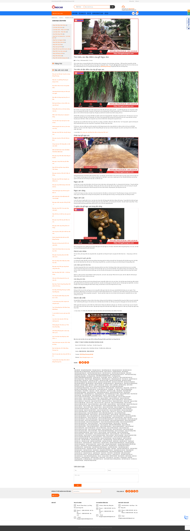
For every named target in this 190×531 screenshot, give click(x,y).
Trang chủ (54, 17)
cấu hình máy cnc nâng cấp (118, 373)
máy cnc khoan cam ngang (94, 429)
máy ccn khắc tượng (125, 393)
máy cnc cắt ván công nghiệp (115, 408)
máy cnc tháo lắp (79, 435)
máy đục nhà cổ (96, 442)
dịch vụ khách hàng (79, 378)
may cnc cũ (113, 411)
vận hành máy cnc (126, 458)
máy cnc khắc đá (126, 424)
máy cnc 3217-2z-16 (107, 401)
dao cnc (110, 377)
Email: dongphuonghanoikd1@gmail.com (85, 518)
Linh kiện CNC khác (57, 27)
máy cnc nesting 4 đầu (130, 430)
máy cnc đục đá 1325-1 (104, 414)
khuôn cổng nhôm (110, 387)
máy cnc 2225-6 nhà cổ (117, 399)
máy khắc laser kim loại (80, 448)
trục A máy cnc (109, 457)
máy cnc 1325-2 (78, 398)
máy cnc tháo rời (88, 435)
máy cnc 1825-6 (104, 398)
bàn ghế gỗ (77, 370)
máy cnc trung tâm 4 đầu (130, 435)
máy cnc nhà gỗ (102, 432)
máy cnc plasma (89, 433)
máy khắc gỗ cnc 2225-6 (123, 445)
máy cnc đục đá (93, 414)
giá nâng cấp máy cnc (108, 383)
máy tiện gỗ (77, 451)
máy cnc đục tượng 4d (104, 420)
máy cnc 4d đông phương (117, 402)
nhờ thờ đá (110, 453)
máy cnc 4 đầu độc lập (80, 402)
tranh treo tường (94, 457)
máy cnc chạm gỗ (79, 410)
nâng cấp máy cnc (87, 453)
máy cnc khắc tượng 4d (112, 427)
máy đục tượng (105, 442)
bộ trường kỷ (125, 371)
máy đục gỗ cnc (78, 442)
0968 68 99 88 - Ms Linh (84, 514)
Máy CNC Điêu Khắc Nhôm (59, 25)
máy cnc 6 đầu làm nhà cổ (81, 404)
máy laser (113, 448)
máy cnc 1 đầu (111, 395)
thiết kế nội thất (113, 455)
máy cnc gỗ (124, 423)
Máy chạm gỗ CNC (57, 46)
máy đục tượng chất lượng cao (117, 442)
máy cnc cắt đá (78, 405)
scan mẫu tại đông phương (90, 455)
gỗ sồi (111, 384)
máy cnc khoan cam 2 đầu (81, 429)
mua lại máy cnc (78, 453)
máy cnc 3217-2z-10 (96, 401)
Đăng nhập (131, 1)
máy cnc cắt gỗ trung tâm (123, 405)
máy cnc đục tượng (79, 420)
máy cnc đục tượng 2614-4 (91, 420)
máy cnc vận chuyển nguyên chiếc (122, 436)
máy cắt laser (127, 392)
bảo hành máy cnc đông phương (82, 371)
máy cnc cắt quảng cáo (131, 407)
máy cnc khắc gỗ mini (90, 427)
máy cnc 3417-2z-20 (117, 401)
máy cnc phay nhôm (79, 433)
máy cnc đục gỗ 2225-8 (118, 416)
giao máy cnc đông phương (130, 383)
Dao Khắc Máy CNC (57, 34)
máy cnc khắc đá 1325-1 (80, 426)
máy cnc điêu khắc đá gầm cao (106, 413)
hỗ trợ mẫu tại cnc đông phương (101, 386)
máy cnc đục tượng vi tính (81, 423)
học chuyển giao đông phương (82, 387)
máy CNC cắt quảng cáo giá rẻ (82, 408)
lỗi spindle (110, 389)
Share (75, 362)
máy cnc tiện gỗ (109, 435)
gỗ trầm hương (122, 384)
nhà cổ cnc (103, 453)
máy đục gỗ (131, 441)
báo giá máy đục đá (117, 370)
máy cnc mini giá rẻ (119, 430)
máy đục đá (115, 441)
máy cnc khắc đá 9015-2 (118, 426)
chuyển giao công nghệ (80, 376)
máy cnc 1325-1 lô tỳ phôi (124, 396)
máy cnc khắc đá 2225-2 (93, 426)
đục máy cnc (125, 378)
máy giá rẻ (77, 445)
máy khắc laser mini (91, 448)
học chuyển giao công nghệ (116, 386)
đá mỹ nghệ (104, 377)
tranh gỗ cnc (77, 457)
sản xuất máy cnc (79, 455)
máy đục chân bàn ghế (118, 439)
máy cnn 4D (77, 439)
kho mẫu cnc (102, 387)
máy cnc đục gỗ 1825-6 (80, 416)
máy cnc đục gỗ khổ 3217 (81, 417)
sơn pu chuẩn (105, 455)
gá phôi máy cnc (133, 378)
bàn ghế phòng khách (86, 370)
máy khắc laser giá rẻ (123, 447)
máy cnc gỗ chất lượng (80, 424)
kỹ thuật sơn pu (119, 387)
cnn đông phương (116, 376)
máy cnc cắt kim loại (88, 407)
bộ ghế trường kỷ (117, 371)
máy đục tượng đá (129, 442)
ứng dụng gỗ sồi (78, 458)
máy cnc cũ (119, 411)
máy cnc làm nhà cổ (117, 429)
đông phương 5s (97, 378)
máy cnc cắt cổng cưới (132, 404)
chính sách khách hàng (130, 374)
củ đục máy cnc (96, 377)
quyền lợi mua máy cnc (105, 454)
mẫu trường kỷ (78, 390)
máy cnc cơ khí (105, 411)
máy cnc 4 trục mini (98, 402)
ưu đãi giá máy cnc (87, 458)
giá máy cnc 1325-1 (94, 380)
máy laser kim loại (87, 450)
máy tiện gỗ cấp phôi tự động (88, 451)
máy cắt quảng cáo (99, 393)
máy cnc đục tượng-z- (93, 423)
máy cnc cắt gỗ (86, 405)
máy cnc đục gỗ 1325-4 (124, 414)
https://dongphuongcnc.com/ (86, 357)
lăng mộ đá (126, 387)
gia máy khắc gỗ (89, 383)
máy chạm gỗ (78, 395)
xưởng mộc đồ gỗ (79, 460)
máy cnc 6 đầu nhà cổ (93, 404)
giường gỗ (77, 384)
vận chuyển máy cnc (98, 458)
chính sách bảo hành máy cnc (117, 374)
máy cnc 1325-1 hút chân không (82, 396)
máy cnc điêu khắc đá (92, 413)
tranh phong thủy (86, 457)
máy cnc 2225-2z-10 (114, 398)
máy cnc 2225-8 (127, 399)
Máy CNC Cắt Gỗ (57, 44)
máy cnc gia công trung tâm (105, 423)
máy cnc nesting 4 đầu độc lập (82, 432)
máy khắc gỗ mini (79, 447)
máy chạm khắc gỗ (86, 395)
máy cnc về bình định (94, 438)
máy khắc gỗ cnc (113, 445)
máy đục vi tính (100, 444)
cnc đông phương (91, 376)
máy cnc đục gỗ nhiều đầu (105, 417)
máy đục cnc (78, 441)
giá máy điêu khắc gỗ (80, 383)
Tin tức (61, 17)
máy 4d (97, 390)
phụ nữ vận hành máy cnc (81, 454)
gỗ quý (106, 384)
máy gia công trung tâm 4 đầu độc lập (126, 444)
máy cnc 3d (126, 401)
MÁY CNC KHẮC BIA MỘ (115, 424)
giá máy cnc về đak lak (129, 381)
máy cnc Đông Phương (119, 413)
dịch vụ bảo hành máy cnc (126, 377)
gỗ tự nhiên (129, 384)
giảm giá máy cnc (119, 383)
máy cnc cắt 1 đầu (121, 404)
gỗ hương (91, 384)
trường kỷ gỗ (124, 457)
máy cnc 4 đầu (133, 401)
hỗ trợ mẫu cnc (89, 386)
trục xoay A (116, 457)
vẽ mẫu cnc (134, 458)
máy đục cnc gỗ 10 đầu (95, 441)
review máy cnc (116, 454)
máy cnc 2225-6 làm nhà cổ (89, 399)
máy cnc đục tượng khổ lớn (126, 421)
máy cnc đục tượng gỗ (80, 421)
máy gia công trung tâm (111, 444)
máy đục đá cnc (123, 441)
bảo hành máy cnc (127, 370)
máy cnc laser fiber (92, 430)
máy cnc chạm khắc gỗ (127, 410)
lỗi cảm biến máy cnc (102, 389)
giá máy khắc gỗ (98, 383)
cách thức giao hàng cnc (80, 373)
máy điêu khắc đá (85, 439)
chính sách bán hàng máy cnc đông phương (98, 374)
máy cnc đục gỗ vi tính (117, 417)
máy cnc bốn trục (112, 404)
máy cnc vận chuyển (108, 436)
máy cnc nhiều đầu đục (122, 432)
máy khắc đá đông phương (94, 445)
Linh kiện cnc (133, 387)
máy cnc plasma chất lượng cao (101, 433)
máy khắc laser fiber (112, 447)
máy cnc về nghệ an (117, 438)
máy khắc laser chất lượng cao (99, 447)
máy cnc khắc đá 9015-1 (106, 426)
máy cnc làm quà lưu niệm (81, 430)
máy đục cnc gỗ (85, 441)
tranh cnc (134, 455)
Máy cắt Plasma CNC (58, 53)
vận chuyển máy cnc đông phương (112, 458)
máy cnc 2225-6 (78, 399)
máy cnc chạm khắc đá (115, 410)
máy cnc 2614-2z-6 (79, 401)
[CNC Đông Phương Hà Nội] (57, 7)
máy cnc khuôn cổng (107, 429)
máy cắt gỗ (119, 390)
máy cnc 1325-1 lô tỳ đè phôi (110, 396)
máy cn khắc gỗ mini (97, 395)
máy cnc (105, 395)
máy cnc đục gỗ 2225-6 (106, 416)
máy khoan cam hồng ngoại (103, 448)
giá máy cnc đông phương (81, 381)
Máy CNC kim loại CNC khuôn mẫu (61, 49)
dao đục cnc (116, 377)
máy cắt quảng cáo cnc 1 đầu (112, 393)
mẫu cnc (118, 389)
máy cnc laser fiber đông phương (106, 430)
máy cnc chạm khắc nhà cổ (81, 411)
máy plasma (96, 450)
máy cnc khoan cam (124, 427)
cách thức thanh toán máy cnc (94, 373)
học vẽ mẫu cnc (94, 387)
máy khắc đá (84, 445)
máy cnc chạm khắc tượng (95, 411)
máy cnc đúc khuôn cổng (120, 418)
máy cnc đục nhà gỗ (132, 418)
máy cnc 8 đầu (103, 404)
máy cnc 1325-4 (87, 398)
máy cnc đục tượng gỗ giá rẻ (93, 421)
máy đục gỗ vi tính (87, 442)
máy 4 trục (91, 390)
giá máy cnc (85, 380)
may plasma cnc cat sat (119, 450)
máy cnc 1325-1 (120, 395)
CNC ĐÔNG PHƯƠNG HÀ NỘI (103, 376)
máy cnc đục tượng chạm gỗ (117, 420)
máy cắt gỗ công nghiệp (80, 392)
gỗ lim (96, 384)
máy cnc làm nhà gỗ (128, 429)
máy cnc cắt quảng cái (119, 407)
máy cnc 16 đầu (95, 398)
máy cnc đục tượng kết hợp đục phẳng (110, 421)
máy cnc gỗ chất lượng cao (92, 424)
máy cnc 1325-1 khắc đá (96, 396)
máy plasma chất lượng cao (106, 450)
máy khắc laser (87, 447)
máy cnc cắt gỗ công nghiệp (109, 405)
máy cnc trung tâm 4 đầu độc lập (82, 436)
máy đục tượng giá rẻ (80, 444)
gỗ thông (115, 384)
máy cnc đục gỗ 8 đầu (130, 416)
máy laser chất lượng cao (123, 448)
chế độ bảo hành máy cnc (81, 374)
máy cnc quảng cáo (114, 433)
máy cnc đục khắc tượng (91, 418)
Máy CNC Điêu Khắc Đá (58, 42)
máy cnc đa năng (127, 411)
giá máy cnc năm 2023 (117, 381)
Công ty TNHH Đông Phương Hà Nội (83, 377)
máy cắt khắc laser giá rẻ (103, 392)
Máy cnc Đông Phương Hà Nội (82, 414)
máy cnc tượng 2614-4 (96, 436)
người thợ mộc (96, 453)
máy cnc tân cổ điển (125, 433)
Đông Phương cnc (106, 378)
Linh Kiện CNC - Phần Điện (59, 31)
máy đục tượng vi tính (91, 444)
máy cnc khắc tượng (101, 427)
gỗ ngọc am (101, 384)
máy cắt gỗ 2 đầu (127, 390)
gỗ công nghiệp (84, 384)
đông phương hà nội (116, 378)
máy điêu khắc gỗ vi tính (96, 439)
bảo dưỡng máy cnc (106, 370)
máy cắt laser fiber (79, 393)
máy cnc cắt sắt (94, 408)
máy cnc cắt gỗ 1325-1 (96, 405)
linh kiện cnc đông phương (81, 389)
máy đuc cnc (128, 439)
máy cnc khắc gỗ (129, 426)
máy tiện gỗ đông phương (102, 451)
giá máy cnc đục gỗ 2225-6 (104, 381)
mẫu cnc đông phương (126, 389)
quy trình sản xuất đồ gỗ (93, 454)
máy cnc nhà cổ (93, 432)
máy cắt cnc (103, 390)
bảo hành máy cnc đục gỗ (97, 371)
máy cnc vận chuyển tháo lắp (81, 438)
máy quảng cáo (129, 450)
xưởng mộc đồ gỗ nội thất (90, 460)
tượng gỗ (130, 457)
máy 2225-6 (85, 390)
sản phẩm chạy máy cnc (126, 454)
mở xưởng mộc (127, 451)
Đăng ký (137, 1)
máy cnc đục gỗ (114, 414)
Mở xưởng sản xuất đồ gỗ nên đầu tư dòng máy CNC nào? (94, 132)
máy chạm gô (134, 393)
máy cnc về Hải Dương (106, 438)
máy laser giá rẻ (78, 450)
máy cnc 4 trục (89, 402)
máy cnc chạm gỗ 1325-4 (90, 410)
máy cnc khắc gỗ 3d (79, 427)
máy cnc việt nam (127, 438)
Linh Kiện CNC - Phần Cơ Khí (60, 29)
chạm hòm (128, 373)
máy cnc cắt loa (98, 407)
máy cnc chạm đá (127, 408)
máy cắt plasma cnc (89, 393)
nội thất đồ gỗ (117, 453)
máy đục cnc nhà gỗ (107, 441)
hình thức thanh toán (79, 386)
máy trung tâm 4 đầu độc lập (116, 451)
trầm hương (128, 455)
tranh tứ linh (102, 457)
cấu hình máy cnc (106, 373)
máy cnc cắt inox (78, 407)
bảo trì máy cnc (108, 371)
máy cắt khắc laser (91, 392)
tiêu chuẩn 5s (121, 455)
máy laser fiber (133, 448)
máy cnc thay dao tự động (99, 435)
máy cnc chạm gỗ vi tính (103, 410)
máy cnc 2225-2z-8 (124, 398)
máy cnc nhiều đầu (111, 432)
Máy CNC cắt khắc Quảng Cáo (60, 58)
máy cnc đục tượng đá (130, 420)
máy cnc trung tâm (119, 435)
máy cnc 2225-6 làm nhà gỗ (104, 399)
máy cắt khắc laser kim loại (116, 392)
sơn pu (99, 455)
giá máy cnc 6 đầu (104, 380)
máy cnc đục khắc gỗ (80, 418)
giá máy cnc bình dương (115, 380)
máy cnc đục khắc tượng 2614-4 (106, 418)
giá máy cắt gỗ (78, 380)
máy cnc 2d (87, 401)
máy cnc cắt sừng (103, 408)
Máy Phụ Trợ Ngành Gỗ (58, 40)
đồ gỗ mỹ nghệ (88, 378)
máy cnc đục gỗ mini (92, 417)
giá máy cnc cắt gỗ (126, 380)
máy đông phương (107, 439)
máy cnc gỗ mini (104, 424)
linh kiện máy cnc (92, 389)
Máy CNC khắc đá (57, 55)
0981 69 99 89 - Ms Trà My (85, 511)
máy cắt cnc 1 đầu (111, 390)
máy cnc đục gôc (128, 417)
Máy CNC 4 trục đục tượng (59, 51)
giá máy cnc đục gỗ (92, 381)
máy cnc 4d (107, 402)
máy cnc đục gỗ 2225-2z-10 (93, 416)
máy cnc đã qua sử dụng (80, 413)
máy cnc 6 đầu (127, 402)
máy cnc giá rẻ (116, 423)
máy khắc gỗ (105, 445)
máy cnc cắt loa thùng (108, 407)
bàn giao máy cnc (96, 370)
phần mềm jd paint (125, 453)
